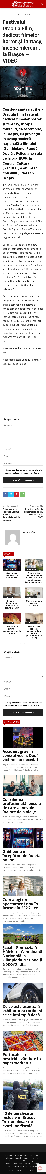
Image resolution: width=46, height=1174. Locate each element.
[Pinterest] (16, 494)
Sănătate (26, 1161)
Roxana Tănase (30, 532)
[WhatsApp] (22, 494)
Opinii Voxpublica (14, 1161)
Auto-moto (9, 1155)
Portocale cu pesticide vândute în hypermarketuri (22, 1058)
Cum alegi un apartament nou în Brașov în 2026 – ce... (22, 903)
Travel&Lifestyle (8, 569)
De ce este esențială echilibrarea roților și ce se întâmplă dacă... (23, 1010)
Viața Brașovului (25, 1164)
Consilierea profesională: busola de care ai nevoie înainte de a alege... (22, 805)
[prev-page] (20, 643)
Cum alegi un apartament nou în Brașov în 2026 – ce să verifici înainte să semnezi (34, 577)
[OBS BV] (23, 4)
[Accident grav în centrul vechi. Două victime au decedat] (23, 737)
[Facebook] (5, 494)
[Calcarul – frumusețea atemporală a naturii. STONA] (12, 592)
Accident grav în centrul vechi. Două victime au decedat (21, 755)
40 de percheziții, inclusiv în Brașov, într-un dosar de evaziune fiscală (20, 1119)
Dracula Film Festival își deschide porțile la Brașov (12, 630)
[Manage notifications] (40, 1168)
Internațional (29, 1155)
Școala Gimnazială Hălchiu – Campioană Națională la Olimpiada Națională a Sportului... (22, 956)
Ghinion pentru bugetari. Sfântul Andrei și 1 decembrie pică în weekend (11, 514)
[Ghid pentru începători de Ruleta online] (12, 565)
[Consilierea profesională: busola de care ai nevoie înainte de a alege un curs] (23, 785)
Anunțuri (36, 1164)
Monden (27, 1158)
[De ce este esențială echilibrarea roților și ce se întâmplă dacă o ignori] (23, 993)
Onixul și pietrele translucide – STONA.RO (34, 603)
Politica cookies (34, 1166)
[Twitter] (11, 494)
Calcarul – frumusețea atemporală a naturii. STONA (12, 604)
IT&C (37, 1155)
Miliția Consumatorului (14, 1158)
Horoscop (18, 1155)
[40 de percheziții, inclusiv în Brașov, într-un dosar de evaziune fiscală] (23, 1094)
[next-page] (24, 643)
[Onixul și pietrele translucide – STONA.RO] (34, 592)
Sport (34, 1161)
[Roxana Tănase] (12, 537)
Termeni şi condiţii (20, 1166)
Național (35, 1158)
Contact (9, 1166)
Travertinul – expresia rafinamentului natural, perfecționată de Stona (34, 632)
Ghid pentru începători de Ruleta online (11, 575)
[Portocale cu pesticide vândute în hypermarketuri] (23, 1041)
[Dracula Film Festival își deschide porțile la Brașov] (12, 618)
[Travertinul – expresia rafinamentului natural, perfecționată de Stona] (34, 618)
